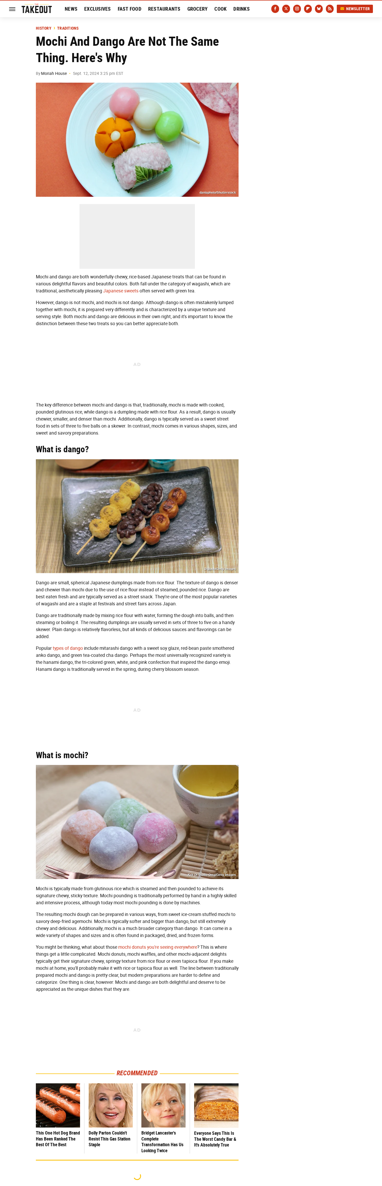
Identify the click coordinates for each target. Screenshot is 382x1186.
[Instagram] (297, 9)
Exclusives (97, 9)
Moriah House (54, 73)
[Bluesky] (319, 9)
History (43, 28)
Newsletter (358, 8)
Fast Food (129, 9)
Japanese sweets (121, 291)
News (71, 9)
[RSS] (330, 9)
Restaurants (164, 9)
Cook (220, 9)
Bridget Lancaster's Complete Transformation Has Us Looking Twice (162, 1141)
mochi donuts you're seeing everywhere (157, 947)
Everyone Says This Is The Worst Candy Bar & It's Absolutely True (215, 1139)
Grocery (197, 9)
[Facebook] (275, 9)
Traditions (68, 28)
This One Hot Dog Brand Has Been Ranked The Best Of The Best (58, 1138)
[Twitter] (286, 9)
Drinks (241, 9)
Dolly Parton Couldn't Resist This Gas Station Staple (109, 1138)
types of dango (68, 648)
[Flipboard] (308, 9)
